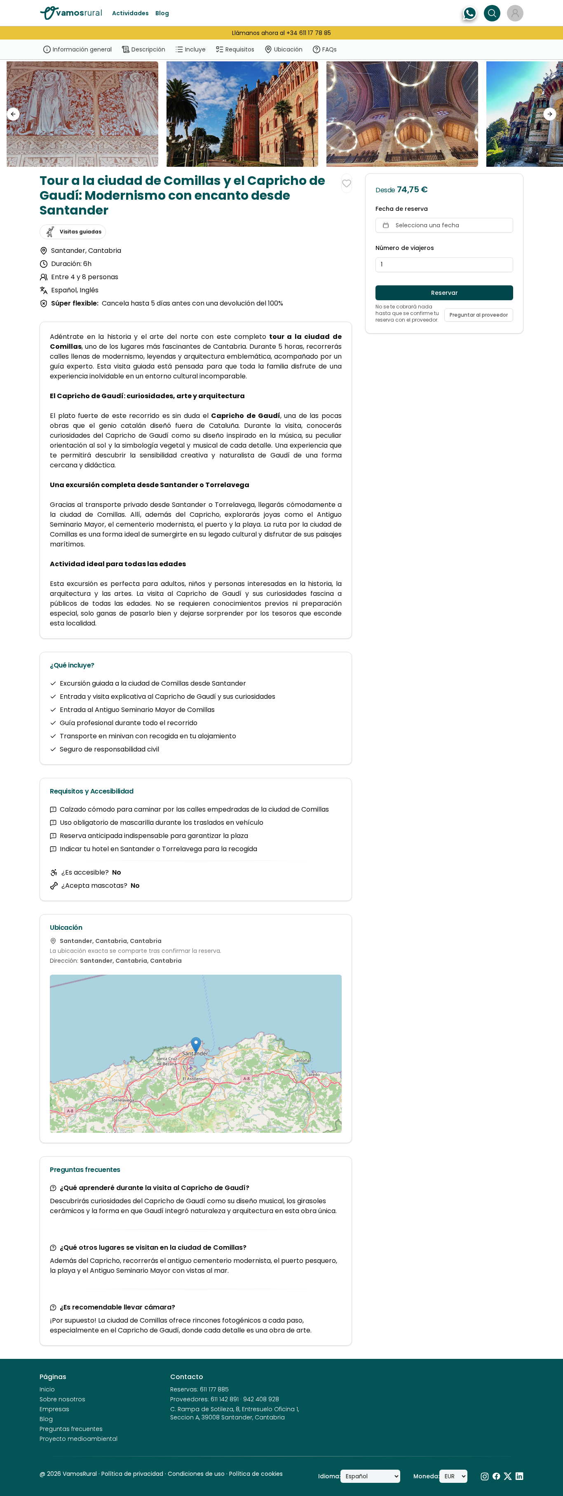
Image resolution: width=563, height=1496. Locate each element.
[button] (196, 1045)
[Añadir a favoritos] (346, 183)
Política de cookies (256, 1474)
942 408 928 (261, 1399)
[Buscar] (492, 13)
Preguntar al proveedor (479, 314)
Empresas (54, 1409)
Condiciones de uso (196, 1474)
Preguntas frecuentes (71, 1429)
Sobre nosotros (62, 1399)
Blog (162, 13)
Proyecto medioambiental (78, 1439)
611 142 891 (225, 1399)
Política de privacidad (132, 1474)
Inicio (47, 1389)
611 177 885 (214, 1389)
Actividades (130, 13)
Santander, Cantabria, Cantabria (131, 961)
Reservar (444, 293)
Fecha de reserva (401, 209)
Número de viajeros (404, 248)
